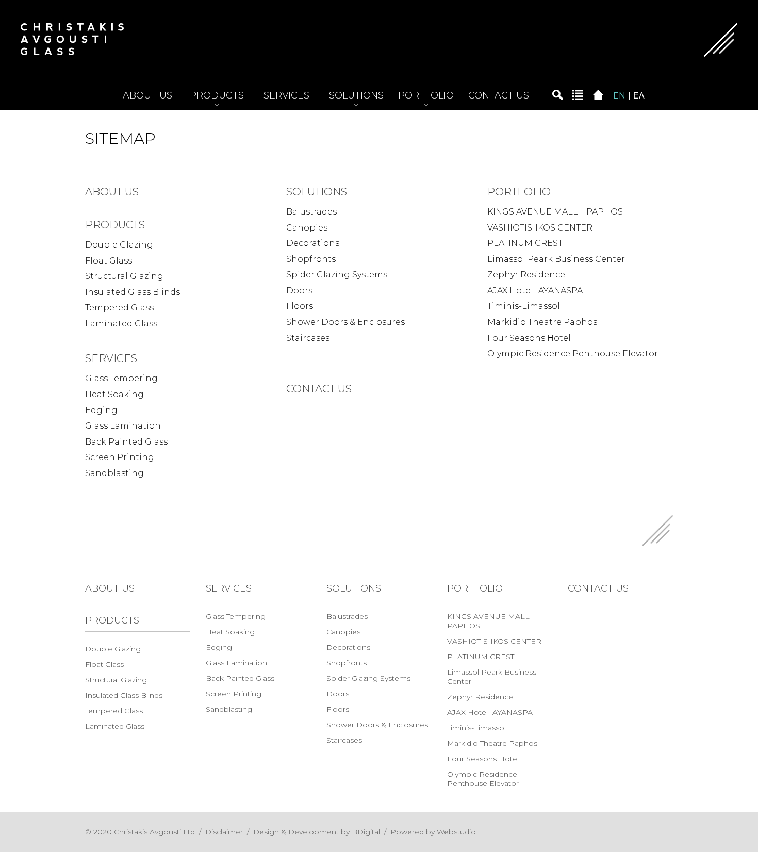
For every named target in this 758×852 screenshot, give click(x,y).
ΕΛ (639, 96)
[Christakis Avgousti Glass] (72, 38)
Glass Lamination (123, 426)
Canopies (306, 228)
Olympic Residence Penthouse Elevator (572, 353)
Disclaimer (224, 832)
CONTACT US (498, 95)
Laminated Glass (121, 324)
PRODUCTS (217, 95)
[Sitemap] (577, 94)
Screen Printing (119, 457)
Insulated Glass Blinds (132, 292)
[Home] (598, 94)
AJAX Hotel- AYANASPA (535, 291)
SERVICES (286, 95)
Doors (299, 291)
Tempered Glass (119, 308)
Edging (101, 410)
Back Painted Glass (126, 442)
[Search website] (557, 94)
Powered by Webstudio (433, 832)
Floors (299, 306)
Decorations (312, 243)
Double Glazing (119, 245)
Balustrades (311, 212)
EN (619, 96)
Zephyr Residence (526, 275)
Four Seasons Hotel (529, 338)
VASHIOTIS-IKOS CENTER (539, 228)
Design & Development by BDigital (316, 832)
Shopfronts (311, 259)
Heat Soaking (114, 394)
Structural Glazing (124, 276)
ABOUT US (147, 95)
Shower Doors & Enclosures (345, 322)
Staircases (307, 338)
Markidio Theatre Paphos (542, 322)
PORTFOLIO (426, 95)
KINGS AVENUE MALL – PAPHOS (555, 212)
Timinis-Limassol (523, 306)
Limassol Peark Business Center (556, 259)
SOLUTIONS (356, 95)
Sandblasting (114, 473)
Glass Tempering (121, 378)
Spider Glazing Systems (336, 275)
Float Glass (108, 261)
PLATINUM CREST (525, 243)
